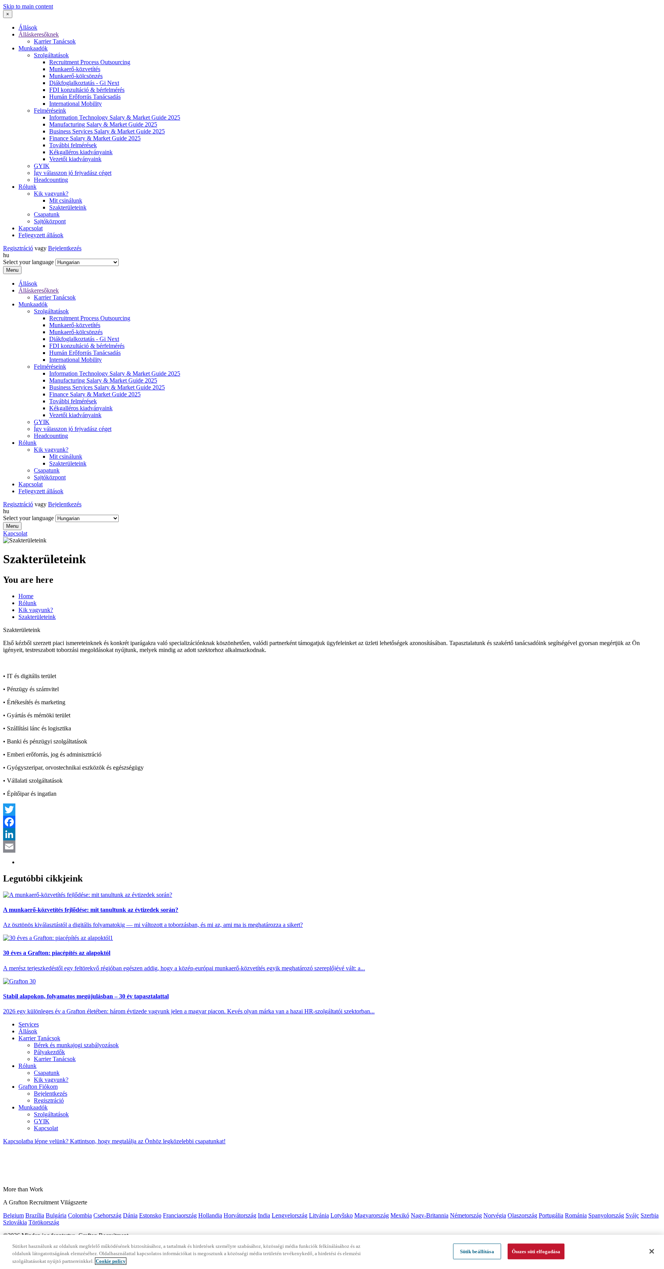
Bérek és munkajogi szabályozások (76, 1045)
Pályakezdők (49, 1052)
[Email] (332, 846)
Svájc (632, 1215)
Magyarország (371, 1215)
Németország (466, 1215)
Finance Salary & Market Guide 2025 (95, 138)
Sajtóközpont (50, 221)
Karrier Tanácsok (55, 41)
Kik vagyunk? (51, 193)
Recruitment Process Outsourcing (89, 62)
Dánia (130, 1215)
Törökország (43, 1222)
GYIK (42, 166)
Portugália (551, 1215)
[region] (332, 1252)
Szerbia (650, 1215)
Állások (27, 27)
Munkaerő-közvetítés (74, 69)
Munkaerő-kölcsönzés (76, 76)
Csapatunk (47, 214)
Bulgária (56, 1215)
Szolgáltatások (51, 55)
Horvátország (240, 1215)
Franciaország (180, 1215)
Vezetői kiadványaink (75, 159)
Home (25, 596)
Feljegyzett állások (40, 235)
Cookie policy (111, 1261)
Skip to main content (28, 6)
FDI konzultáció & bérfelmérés (86, 89)
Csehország (107, 1215)
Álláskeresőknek (38, 34)
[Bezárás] (651, 1251)
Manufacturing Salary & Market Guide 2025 (103, 124)
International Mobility (75, 103)
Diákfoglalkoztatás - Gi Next (84, 83)
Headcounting (51, 179)
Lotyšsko (341, 1215)
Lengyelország (289, 1215)
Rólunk (27, 186)
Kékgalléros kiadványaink (81, 152)
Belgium (13, 1215)
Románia (576, 1215)
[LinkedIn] (332, 834)
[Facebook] (332, 822)
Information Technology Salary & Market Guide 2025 (114, 117)
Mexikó (399, 1215)
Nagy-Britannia (429, 1215)
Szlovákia (15, 1222)
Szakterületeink (67, 207)
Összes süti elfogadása (536, 1251)
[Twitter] (332, 809)
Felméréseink (50, 110)
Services (28, 1024)
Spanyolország (606, 1215)
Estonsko (150, 1215)
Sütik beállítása (477, 1251)
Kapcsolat (30, 228)
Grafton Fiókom (38, 1086)
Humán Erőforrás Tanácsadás (85, 96)
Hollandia (210, 1215)
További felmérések (73, 145)
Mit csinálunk (65, 200)
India (264, 1215)
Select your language (28, 262)
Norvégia (494, 1215)
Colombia (80, 1215)
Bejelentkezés (64, 248)
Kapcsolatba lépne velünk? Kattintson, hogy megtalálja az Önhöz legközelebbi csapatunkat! (114, 1141)
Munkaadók (33, 48)
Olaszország (522, 1215)
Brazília (34, 1215)
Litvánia (319, 1215)
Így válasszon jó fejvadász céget (72, 173)
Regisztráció (18, 248)
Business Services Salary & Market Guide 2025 (107, 131)
